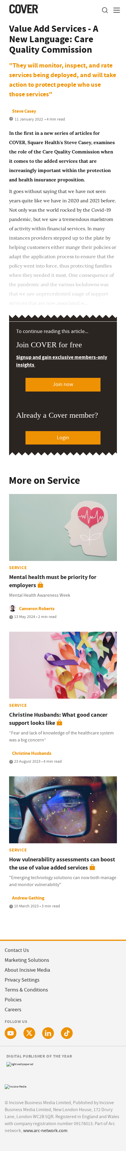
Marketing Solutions (27, 960)
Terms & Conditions (26, 990)
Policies (13, 999)
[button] (104, 10)
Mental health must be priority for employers (52, 581)
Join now (63, 384)
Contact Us (17, 950)
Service (18, 568)
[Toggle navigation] (114, 10)
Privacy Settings (22, 980)
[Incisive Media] (15, 1086)
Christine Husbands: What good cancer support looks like (58, 719)
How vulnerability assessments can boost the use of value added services (62, 864)
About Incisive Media (27, 970)
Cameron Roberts (37, 608)
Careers (13, 1009)
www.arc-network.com (45, 1131)
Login (63, 437)
